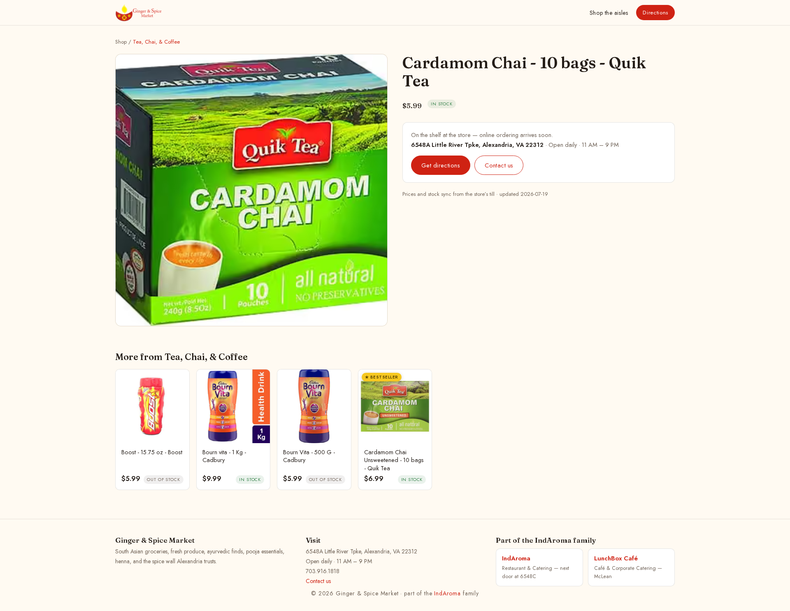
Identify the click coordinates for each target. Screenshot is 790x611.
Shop (609, 13)
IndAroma (447, 593)
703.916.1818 (322, 571)
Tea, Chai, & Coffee (156, 42)
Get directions (440, 165)
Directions (655, 12)
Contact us (499, 165)
